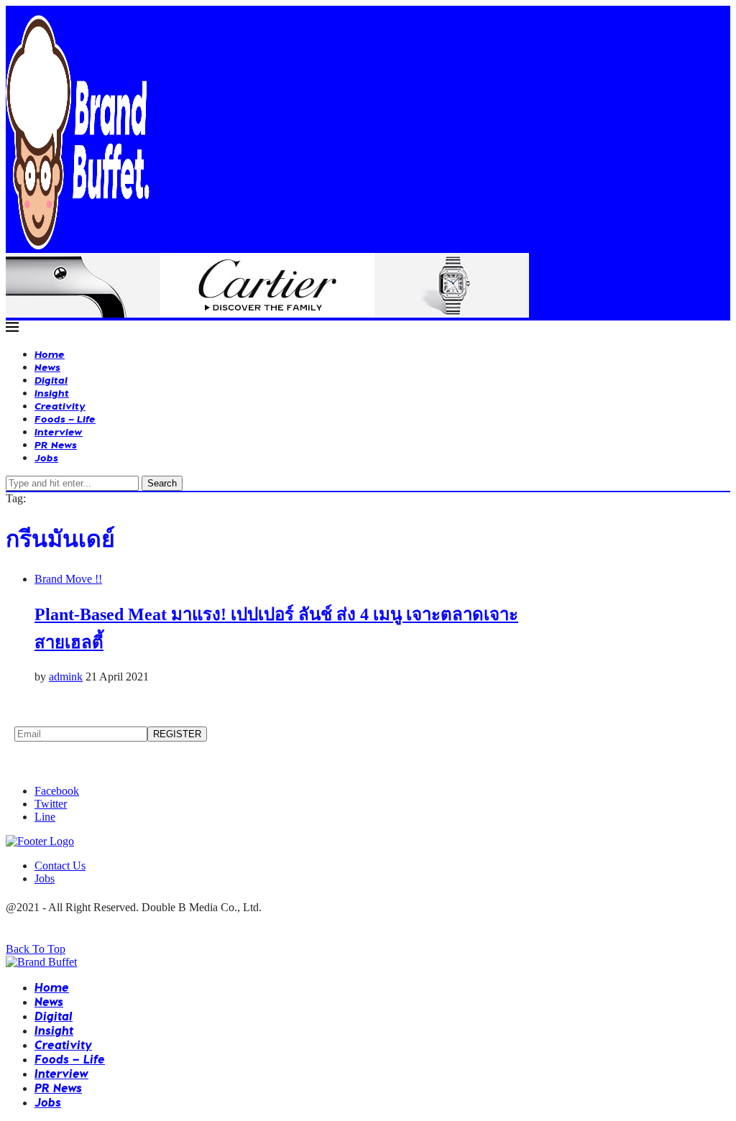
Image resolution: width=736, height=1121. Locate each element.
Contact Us (60, 865)
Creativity (60, 406)
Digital (51, 380)
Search (162, 483)
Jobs (46, 457)
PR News (55, 444)
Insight (51, 393)
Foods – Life (65, 418)
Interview (58, 431)
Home (49, 354)
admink (66, 676)
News (47, 367)
